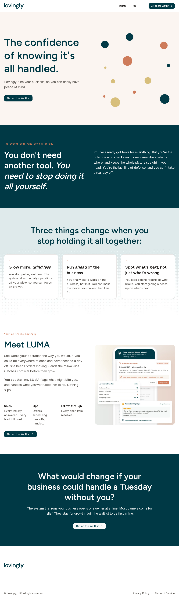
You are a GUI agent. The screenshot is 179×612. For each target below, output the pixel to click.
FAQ (133, 5)
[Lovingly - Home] (14, 6)
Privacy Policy (141, 593)
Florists (122, 5)
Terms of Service (165, 593)
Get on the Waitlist (160, 6)
